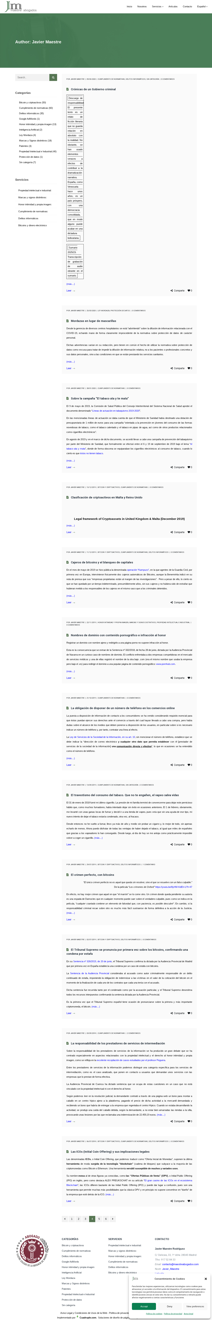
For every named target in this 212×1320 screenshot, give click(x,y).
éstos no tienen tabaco (91, 453)
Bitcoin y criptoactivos (109, 487)
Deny (169, 1306)
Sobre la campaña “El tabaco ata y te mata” (100, 398)
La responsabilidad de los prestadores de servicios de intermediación (118, 1043)
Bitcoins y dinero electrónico (32, 225)
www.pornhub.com (165, 664)
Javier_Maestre (170, 1268)
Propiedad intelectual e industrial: (34, 190)
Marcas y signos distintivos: (32, 197)
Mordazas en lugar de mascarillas (93, 321)
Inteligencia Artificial (29, 129)
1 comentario (149, 865)
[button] (205, 1278)
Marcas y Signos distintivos (142, 622)
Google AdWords (27, 119)
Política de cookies (154, 1314)
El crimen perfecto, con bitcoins (92, 875)
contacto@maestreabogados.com (180, 1264)
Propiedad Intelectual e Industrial (173, 622)
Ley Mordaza (104, 311)
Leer (68, 290)
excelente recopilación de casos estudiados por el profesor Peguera (131, 1060)
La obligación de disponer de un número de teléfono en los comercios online (123, 708)
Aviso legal (188, 1314)
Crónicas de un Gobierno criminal (93, 89)
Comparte (179, 290)
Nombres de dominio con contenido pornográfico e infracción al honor (118, 635)
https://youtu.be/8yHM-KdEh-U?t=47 (173, 887)
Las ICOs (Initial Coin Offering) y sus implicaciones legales (110, 1151)
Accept (144, 1306)
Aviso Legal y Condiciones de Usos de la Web (83, 1313)
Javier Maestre (77, 79)
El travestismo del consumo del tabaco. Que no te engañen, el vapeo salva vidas (125, 795)
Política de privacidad (173, 1314)
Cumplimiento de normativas (111, 79)
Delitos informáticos (136, 79)
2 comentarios (133, 1033)
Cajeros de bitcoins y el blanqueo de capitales (102, 562)
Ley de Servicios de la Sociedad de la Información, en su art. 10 (102, 737)
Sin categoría (153, 79)
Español (201, 6)
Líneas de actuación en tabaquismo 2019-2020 (115, 411)
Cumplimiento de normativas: (33, 211)
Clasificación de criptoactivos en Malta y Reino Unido (106, 497)
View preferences (195, 1306)
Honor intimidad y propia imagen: (35, 204)
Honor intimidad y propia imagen (113, 622)
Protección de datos (120, 311)
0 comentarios (168, 79)
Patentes (23, 146)
